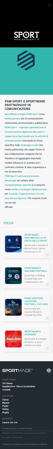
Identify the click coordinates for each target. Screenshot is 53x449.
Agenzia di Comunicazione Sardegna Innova (24, 444)
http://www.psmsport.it (25, 207)
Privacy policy (9, 428)
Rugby (5, 412)
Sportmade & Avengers (32, 333)
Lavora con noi (9, 422)
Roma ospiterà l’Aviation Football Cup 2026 (36, 301)
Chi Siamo (7, 383)
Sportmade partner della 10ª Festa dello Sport (36, 238)
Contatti (6, 390)
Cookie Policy (25, 428)
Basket (5, 403)
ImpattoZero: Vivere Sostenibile (18, 386)
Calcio (5, 400)
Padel (5, 406)
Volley (5, 409)
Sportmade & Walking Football (35, 269)
